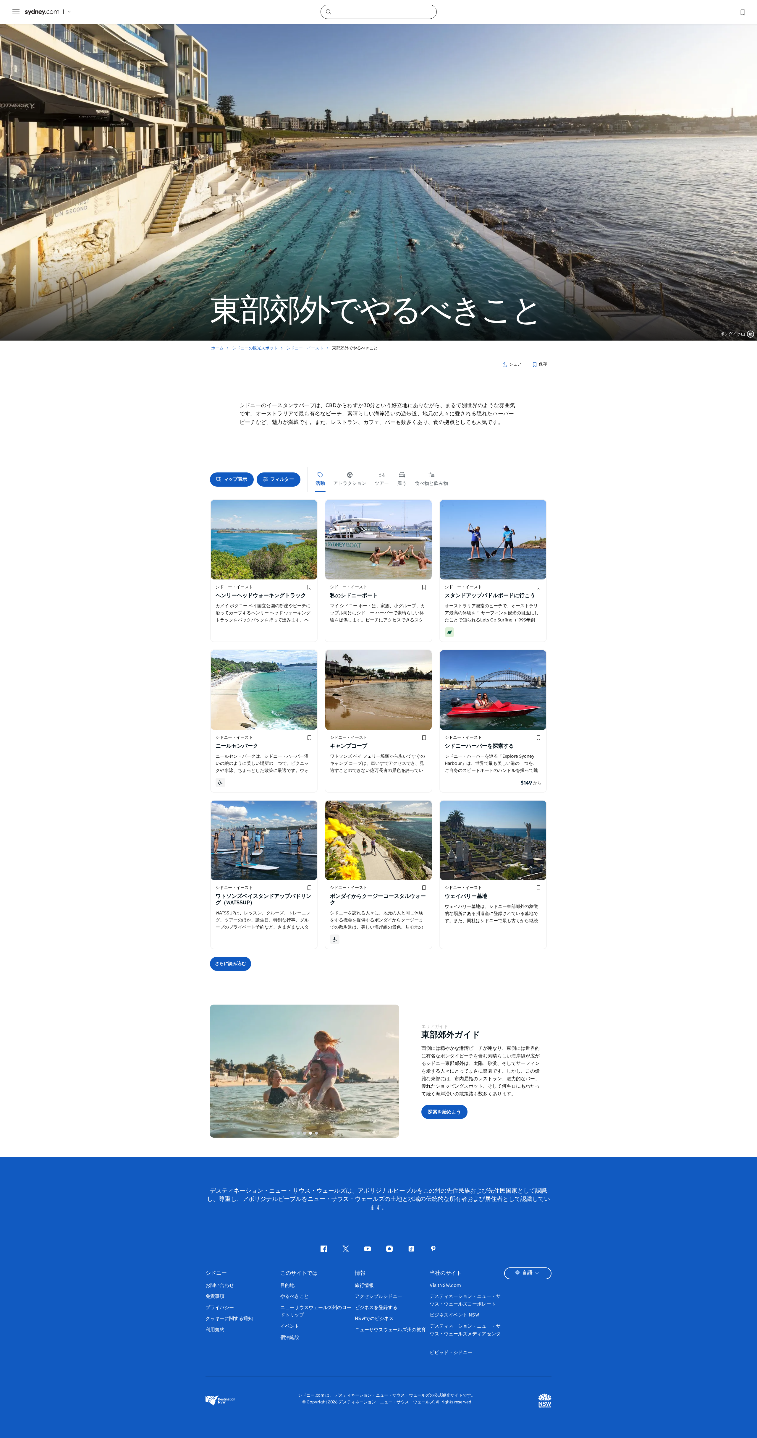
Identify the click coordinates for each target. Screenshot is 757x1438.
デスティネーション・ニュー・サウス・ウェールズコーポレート (465, 1300)
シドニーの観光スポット (255, 348)
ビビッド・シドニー (451, 1352)
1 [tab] (292, 1133)
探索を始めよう (444, 1112)
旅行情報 (364, 1285)
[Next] (390, 1071)
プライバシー (220, 1307)
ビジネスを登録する (376, 1307)
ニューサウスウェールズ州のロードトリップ (315, 1311)
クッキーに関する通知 (229, 1318)
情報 (360, 1273)
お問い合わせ (220, 1285)
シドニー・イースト (304, 348)
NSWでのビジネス (374, 1318)
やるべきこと (294, 1296)
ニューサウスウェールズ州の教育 (390, 1329)
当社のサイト (446, 1273)
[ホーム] (42, 12)
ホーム (217, 348)
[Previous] (219, 1071)
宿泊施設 (289, 1337)
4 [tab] (310, 1133)
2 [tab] (298, 1133)
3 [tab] (304, 1133)
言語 (527, 1273)
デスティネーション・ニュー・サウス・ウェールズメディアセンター (465, 1334)
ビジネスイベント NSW (454, 1315)
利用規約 (215, 1329)
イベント (289, 1326)
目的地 (287, 1285)
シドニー (216, 1273)
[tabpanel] (378, 170)
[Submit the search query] (328, 11)
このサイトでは (299, 1273)
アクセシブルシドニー (378, 1296)
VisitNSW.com (445, 1285)
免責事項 (215, 1296)
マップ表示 (235, 479)
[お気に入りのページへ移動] (742, 12)
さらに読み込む (230, 963)
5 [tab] (316, 1133)
